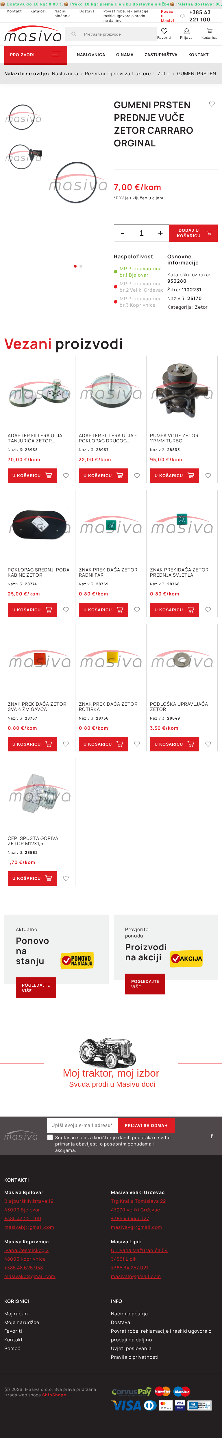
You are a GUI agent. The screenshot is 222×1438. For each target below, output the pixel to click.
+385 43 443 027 (130, 1218)
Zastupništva (161, 54)
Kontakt (14, 11)
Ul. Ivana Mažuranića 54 (139, 1250)
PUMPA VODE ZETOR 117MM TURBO (174, 438)
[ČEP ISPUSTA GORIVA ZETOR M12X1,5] (40, 793)
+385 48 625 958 (23, 1267)
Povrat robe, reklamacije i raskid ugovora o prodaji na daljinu (127, 16)
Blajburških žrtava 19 (29, 1201)
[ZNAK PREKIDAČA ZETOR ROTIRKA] (111, 659)
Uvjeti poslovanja (131, 1348)
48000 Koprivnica (25, 1259)
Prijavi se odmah (146, 1125)
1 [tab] (75, 266)
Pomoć (12, 1348)
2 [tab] (80, 266)
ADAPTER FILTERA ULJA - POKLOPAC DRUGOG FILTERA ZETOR (108, 438)
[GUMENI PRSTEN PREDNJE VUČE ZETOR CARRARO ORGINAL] (78, 182)
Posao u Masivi (167, 16)
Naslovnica (91, 54)
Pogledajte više (36, 987)
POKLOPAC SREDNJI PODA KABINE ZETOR (39, 572)
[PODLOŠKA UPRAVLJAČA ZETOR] (182, 659)
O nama (125, 54)
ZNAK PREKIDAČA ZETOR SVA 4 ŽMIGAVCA (37, 706)
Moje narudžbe (21, 1322)
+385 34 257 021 (129, 1267)
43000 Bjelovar (22, 1210)
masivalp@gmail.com (136, 1276)
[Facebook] (212, 1136)
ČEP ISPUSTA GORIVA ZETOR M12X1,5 (33, 841)
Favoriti (13, 1331)
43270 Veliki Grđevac (135, 1210)
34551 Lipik (124, 1259)
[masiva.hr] (32, 34)
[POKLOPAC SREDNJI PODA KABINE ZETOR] (40, 525)
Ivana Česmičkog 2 (26, 1250)
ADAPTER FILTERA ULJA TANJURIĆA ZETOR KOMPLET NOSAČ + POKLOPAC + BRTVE (35, 438)
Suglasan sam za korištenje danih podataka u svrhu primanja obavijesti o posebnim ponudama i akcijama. (113, 1143)
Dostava (87, 11)
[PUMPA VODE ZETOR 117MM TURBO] (182, 391)
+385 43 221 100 (200, 16)
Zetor (201, 307)
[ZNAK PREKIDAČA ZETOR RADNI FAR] (111, 525)
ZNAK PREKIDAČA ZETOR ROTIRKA (108, 706)
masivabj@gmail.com (29, 1227)
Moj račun (16, 1313)
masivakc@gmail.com (30, 1276)
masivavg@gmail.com (136, 1227)
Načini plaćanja (63, 13)
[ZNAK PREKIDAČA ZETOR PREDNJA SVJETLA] (182, 525)
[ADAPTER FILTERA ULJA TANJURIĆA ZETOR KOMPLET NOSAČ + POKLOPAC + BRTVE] (40, 391)
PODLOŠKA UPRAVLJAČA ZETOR (179, 706)
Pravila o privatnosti (135, 1357)
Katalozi (38, 11)
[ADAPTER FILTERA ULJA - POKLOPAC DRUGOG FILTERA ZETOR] (111, 391)
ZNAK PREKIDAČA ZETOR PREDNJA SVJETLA (179, 572)
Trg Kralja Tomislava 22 (138, 1201)
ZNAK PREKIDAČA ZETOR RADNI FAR (108, 572)
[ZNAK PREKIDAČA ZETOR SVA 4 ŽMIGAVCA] (40, 659)
